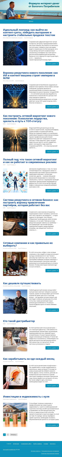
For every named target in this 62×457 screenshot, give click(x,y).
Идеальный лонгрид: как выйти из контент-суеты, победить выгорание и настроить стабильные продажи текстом (29, 32)
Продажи (20, 37)
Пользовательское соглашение (50, 451)
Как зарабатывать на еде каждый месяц (28, 358)
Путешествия (17, 286)
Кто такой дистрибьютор (19, 321)
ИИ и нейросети (7, 37)
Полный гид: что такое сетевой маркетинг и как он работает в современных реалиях (30, 161)
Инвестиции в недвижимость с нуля (26, 396)
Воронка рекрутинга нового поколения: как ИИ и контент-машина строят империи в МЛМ (30, 75)
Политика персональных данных (50, 453)
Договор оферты (35, 451)
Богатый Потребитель (9, 449)
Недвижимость (13, 399)
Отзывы (46, 443)
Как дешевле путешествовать (22, 283)
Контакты (52, 443)
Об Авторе (16, 443)
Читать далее (51, 64)
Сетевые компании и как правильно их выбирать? (28, 244)
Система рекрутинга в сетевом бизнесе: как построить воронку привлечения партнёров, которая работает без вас (30, 202)
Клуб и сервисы (37, 443)
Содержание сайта (26, 443)
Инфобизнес (14, 37)
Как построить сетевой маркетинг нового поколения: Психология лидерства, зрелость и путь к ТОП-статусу (29, 118)
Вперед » (14, 434)
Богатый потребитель (8, 248)
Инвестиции (6, 399)
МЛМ (12, 80)
